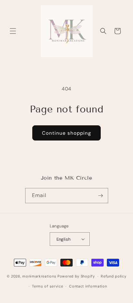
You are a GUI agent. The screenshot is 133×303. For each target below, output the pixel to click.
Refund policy (113, 276)
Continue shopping (66, 133)
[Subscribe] (101, 195)
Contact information (88, 286)
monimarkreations (39, 276)
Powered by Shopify (76, 276)
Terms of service (47, 286)
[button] (13, 31)
